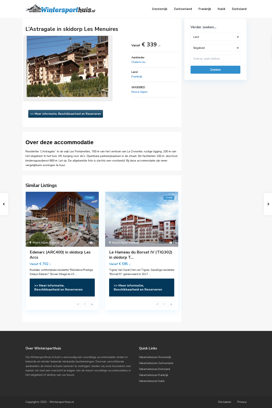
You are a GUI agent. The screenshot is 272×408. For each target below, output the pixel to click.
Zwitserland (183, 9)
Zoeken (215, 70)
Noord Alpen (139, 92)
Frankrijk (205, 9)
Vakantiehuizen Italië (151, 381)
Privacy (242, 402)
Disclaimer (224, 402)
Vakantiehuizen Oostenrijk (155, 357)
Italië (221, 9)
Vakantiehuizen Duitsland (154, 369)
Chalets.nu (138, 62)
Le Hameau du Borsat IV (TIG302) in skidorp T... (140, 254)
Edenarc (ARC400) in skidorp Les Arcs (60, 254)
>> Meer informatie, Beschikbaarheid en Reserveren (65, 114)
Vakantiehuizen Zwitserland (156, 363)
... (76, 274)
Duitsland (239, 9)
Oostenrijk (159, 9)
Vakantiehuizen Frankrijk (153, 375)
